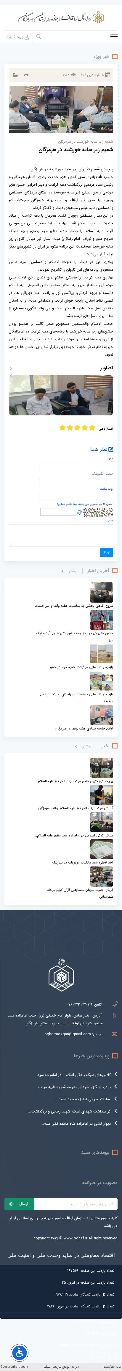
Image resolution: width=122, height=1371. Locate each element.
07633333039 (79, 1004)
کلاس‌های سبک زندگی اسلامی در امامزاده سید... (72, 1075)
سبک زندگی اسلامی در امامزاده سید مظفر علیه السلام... (73, 835)
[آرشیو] (15, 75)
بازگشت (108, 1367)
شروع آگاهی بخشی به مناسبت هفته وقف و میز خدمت (74, 606)
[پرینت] (25, 75)
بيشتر (73, 571)
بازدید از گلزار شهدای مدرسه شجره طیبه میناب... (73, 1087)
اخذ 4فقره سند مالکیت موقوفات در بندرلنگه (82, 862)
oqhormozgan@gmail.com (67, 1034)
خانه (118, 1367)
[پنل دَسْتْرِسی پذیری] (19, 1353)
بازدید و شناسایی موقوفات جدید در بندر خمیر (81, 667)
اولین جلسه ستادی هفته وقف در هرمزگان (84, 728)
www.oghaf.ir (75, 1238)
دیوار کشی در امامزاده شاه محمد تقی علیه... (76, 1124)
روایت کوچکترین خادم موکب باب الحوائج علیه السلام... (74, 781)
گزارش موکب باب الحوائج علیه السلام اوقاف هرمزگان (75, 808)
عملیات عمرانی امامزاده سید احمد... (83, 1099)
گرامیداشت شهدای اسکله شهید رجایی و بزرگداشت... (69, 1111)
